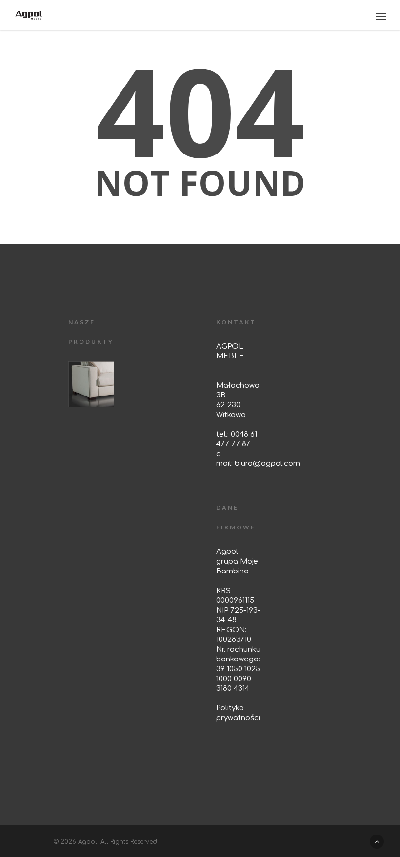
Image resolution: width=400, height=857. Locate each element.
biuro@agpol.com (267, 464)
